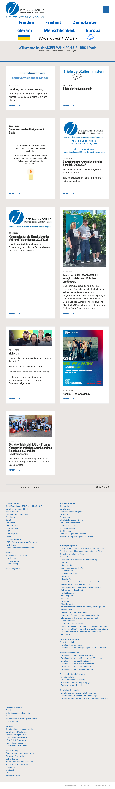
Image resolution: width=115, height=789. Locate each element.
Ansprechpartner (68, 503)
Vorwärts (25, 488)
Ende (36, 488)
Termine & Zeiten (14, 707)
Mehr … (13, 105)
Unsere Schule (12, 503)
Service (9, 726)
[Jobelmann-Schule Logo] (25, 17)
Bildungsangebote (68, 545)
